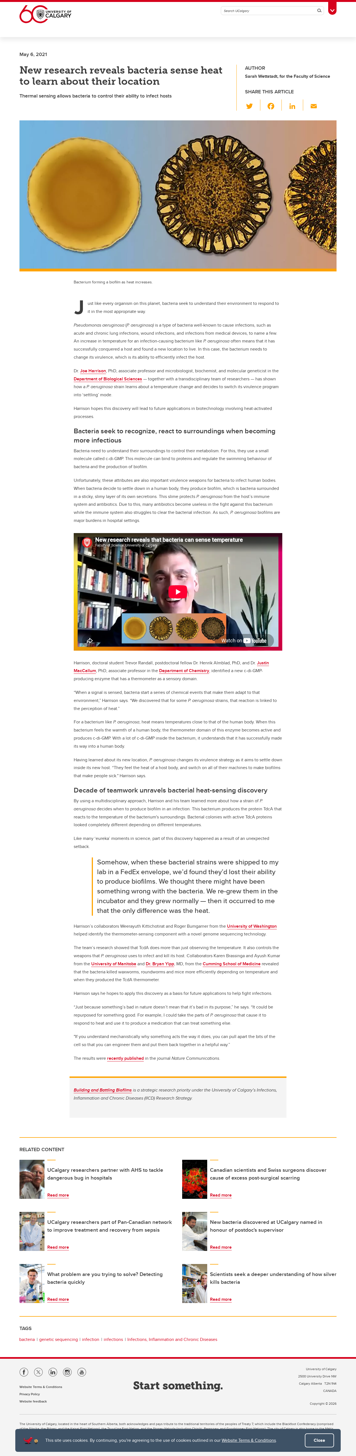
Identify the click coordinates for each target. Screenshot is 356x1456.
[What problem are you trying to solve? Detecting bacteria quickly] (31, 1283)
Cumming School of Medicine (232, 964)
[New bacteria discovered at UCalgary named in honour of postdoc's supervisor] (194, 1231)
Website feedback (33, 1401)
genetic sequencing (58, 1339)
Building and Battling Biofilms (103, 1090)
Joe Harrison (93, 371)
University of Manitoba (113, 964)
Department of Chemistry (184, 670)
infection (90, 1339)
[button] (252, 105)
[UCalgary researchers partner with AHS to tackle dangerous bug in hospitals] (31, 1179)
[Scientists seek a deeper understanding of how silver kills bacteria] (194, 1283)
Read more (58, 1195)
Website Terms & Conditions (249, 1440)
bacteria (27, 1339)
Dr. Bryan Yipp (160, 964)
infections (113, 1339)
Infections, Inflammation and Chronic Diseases (172, 1339)
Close (319, 1440)
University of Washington (252, 926)
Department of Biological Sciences (108, 379)
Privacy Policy (29, 1394)
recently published (125, 1058)
